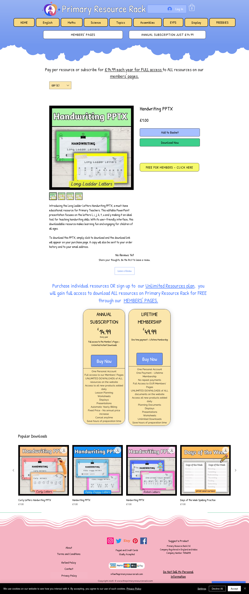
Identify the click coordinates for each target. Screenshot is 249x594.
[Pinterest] (135, 541)
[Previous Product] (13, 470)
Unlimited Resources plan (170, 285)
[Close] (245, 588)
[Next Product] (236, 470)
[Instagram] (110, 541)
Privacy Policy (134, 588)
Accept (234, 588)
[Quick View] (43, 470)
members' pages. (124, 76)
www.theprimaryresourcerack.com (135, 581)
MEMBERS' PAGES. (141, 300)
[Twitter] (118, 541)
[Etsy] (127, 541)
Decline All (217, 588)
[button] (192, 7)
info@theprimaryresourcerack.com (127, 574)
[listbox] (60, 85)
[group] (124, 477)
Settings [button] (202, 588)
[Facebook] (143, 541)
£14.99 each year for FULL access (134, 69)
